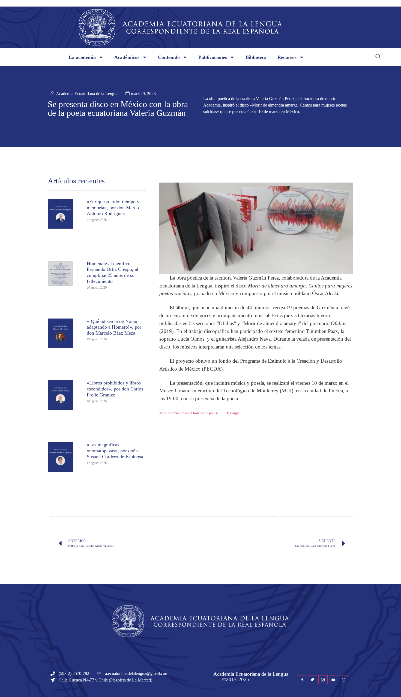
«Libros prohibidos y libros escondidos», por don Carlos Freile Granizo (115, 388)
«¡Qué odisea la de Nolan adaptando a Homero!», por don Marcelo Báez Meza (114, 327)
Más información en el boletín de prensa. (189, 413)
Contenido (169, 57)
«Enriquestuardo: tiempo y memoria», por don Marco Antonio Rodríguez (113, 207)
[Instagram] (323, 679)
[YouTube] (333, 679)
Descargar (232, 413)
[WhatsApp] (343, 679)
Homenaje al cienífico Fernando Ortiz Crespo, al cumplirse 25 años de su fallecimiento (112, 272)
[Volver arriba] (389, 685)
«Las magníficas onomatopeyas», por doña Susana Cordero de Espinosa (115, 450)
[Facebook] (302, 679)
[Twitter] (312, 679)
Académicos (126, 57)
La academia (82, 57)
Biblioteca (256, 57)
